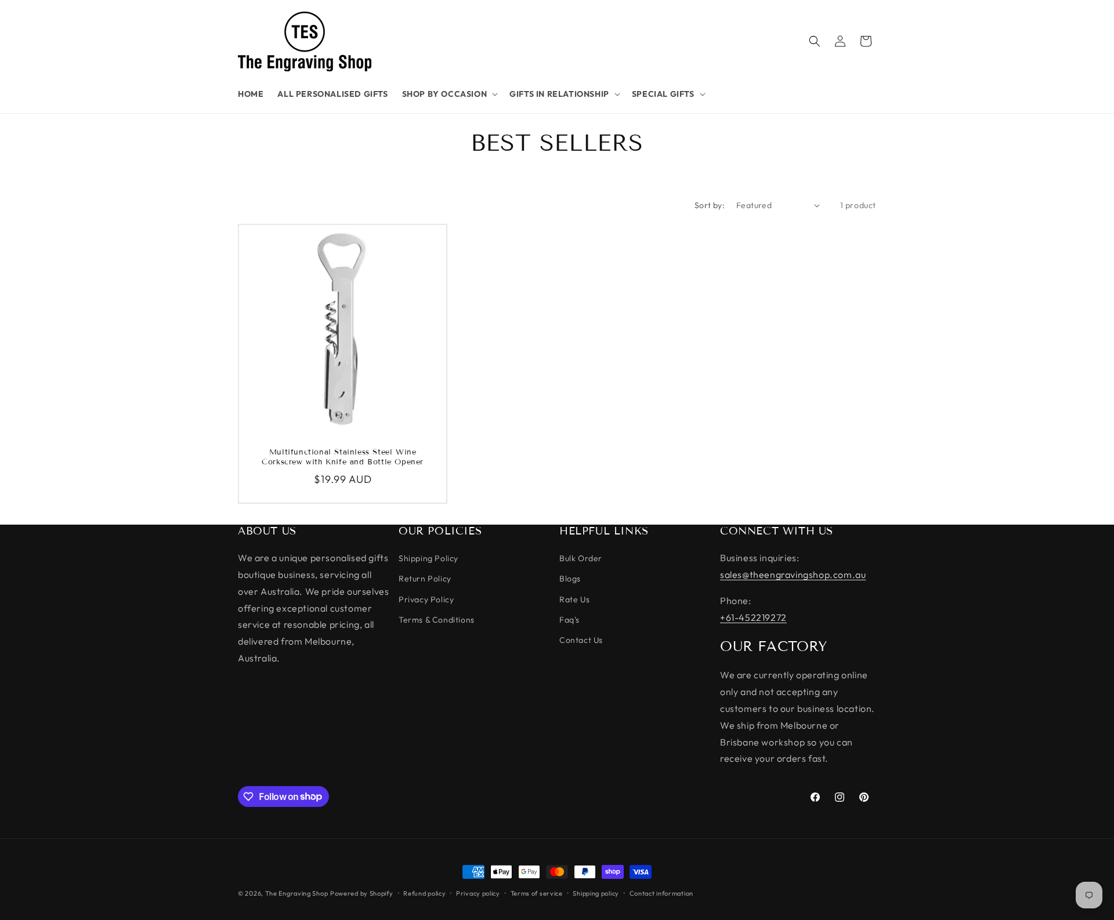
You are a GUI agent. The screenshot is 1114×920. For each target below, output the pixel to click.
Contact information (661, 893)
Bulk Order (580, 559)
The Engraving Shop (296, 893)
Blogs (570, 579)
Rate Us (574, 599)
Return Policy (425, 579)
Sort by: (710, 205)
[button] (449, 94)
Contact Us (581, 640)
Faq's (569, 619)
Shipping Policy (428, 559)
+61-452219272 (753, 617)
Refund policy (424, 893)
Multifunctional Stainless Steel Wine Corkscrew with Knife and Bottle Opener (343, 457)
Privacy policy (478, 893)
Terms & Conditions (437, 619)
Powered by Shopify (361, 893)
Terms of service (537, 893)
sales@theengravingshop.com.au (793, 574)
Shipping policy (596, 893)
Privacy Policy (426, 599)
